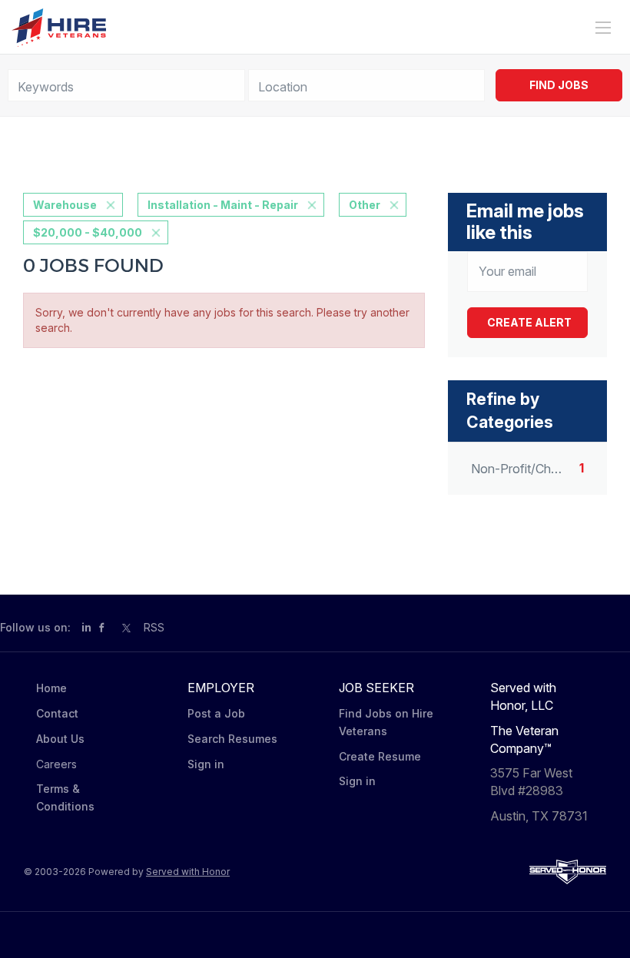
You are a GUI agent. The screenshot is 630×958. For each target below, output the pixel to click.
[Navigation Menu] (603, 27)
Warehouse (65, 204)
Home (51, 687)
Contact (57, 713)
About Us (60, 738)
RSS (154, 627)
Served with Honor (188, 871)
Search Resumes (232, 738)
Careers (56, 764)
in (86, 627)
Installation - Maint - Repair (223, 204)
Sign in (205, 764)
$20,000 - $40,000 (87, 232)
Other (364, 204)
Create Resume (380, 756)
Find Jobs (559, 84)
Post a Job (216, 713)
